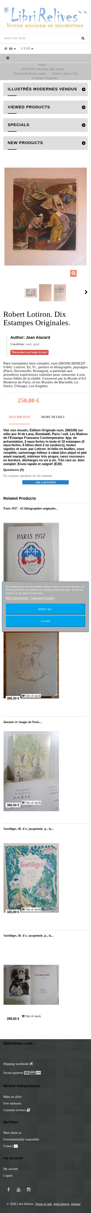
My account (10, 1169)
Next (86, 292)
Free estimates (12, 1103)
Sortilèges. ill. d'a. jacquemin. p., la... (29, 828)
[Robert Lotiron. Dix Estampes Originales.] (31, 292)
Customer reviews (15, 1110)
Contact (8, 1146)
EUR (25, 48)
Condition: (17, 344)
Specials (18, 125)
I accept (45, 621)
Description (19, 417)
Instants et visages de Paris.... (23, 722)
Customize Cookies (42, 597)
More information (17, 597)
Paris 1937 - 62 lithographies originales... (31, 508)
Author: (17, 337)
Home (42, 64)
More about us (12, 1132)
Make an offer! (12, 1096)
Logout (7, 1175)
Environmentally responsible (21, 1139)
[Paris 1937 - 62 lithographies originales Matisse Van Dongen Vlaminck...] (45, 558)
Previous (4, 292)
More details (52, 417)
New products (25, 143)
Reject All (45, 609)
